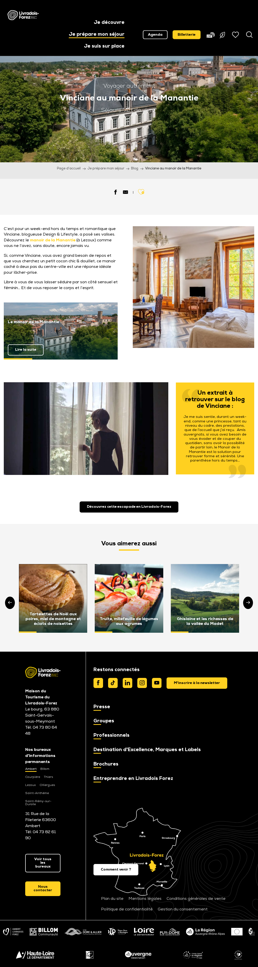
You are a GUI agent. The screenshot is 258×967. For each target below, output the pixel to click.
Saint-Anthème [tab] (37, 793)
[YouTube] (157, 683)
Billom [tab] (44, 769)
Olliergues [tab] (47, 785)
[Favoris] (236, 34)
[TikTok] (113, 683)
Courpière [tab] (32, 777)
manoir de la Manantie (52, 240)
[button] (109, 23)
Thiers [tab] (48, 777)
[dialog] (197, 683)
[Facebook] (98, 683)
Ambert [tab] (31, 769)
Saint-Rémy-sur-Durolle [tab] (38, 803)
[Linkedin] (127, 683)
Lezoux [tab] (30, 785)
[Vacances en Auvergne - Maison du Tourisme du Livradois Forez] (23, 15)
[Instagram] (142, 683)
